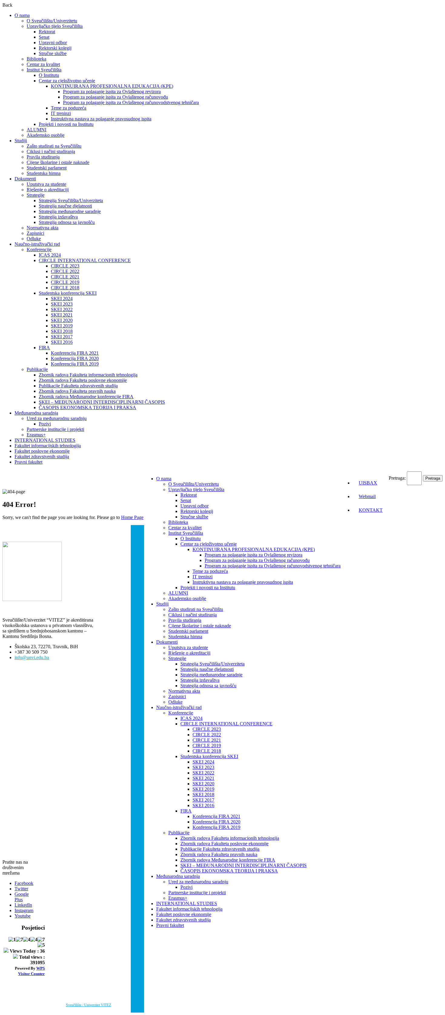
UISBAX (368, 482)
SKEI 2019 (62, 325)
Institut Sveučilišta (44, 69)
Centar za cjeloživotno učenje (67, 80)
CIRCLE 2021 (65, 276)
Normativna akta (42, 227)
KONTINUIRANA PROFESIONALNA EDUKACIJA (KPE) (112, 86)
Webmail (367, 496)
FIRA (44, 347)
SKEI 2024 (62, 298)
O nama (22, 15)
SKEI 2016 (62, 342)
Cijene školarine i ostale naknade (58, 162)
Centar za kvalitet (43, 64)
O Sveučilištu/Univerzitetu (52, 20)
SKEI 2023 (62, 304)
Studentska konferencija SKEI (68, 293)
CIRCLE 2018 (65, 287)
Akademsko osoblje (45, 135)
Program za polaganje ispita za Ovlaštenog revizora (112, 91)
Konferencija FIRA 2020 (75, 358)
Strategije (35, 195)
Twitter (21, 888)
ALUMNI (36, 129)
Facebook (24, 883)
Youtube (23, 915)
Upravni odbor (53, 42)
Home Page (132, 517)
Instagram (24, 910)
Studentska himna (44, 173)
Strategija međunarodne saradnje (70, 211)
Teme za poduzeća (68, 107)
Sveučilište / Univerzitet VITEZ (88, 1005)
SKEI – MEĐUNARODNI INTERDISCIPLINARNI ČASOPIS (102, 402)
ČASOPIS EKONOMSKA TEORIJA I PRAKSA (87, 407)
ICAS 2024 (50, 255)
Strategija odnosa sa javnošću (67, 222)
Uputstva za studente (46, 184)
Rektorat (47, 31)
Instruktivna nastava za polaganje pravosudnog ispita (101, 118)
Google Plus (22, 897)
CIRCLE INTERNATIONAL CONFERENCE (85, 260)
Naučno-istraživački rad (37, 244)
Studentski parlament (47, 167)
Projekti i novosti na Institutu (66, 124)
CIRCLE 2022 (65, 271)
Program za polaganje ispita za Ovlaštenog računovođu (115, 97)
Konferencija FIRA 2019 (75, 363)
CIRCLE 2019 (65, 282)
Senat (44, 37)
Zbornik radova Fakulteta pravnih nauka (77, 391)
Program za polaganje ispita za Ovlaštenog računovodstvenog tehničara (131, 102)
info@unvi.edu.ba (32, 657)
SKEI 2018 (62, 331)
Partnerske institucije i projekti (55, 429)
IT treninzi (61, 113)
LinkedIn (23, 905)
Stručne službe (53, 53)
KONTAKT (371, 510)
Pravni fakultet (28, 462)
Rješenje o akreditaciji (48, 189)
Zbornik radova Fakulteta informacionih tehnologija (88, 374)
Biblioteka (36, 58)
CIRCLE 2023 (65, 265)
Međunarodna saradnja (36, 413)
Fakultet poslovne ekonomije (42, 451)
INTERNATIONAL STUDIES (45, 440)
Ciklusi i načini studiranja (51, 151)
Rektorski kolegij (55, 48)
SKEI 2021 (62, 314)
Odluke (34, 238)
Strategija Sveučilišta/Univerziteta (71, 200)
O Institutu (49, 75)
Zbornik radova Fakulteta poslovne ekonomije (83, 380)
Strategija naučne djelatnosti (65, 206)
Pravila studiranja (43, 156)
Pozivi (45, 423)
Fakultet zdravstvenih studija (42, 456)
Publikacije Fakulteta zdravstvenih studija (78, 385)
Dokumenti (25, 178)
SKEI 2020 (62, 320)
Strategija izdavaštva (58, 216)
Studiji (21, 140)
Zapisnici (35, 233)
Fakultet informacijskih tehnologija (48, 445)
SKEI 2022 (62, 309)
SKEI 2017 (62, 336)
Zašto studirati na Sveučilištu (54, 146)
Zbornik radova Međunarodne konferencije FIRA (86, 396)
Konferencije (39, 249)
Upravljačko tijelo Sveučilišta (55, 26)
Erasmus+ (36, 434)
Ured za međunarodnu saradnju (57, 418)
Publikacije (37, 369)
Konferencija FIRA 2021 (75, 353)
